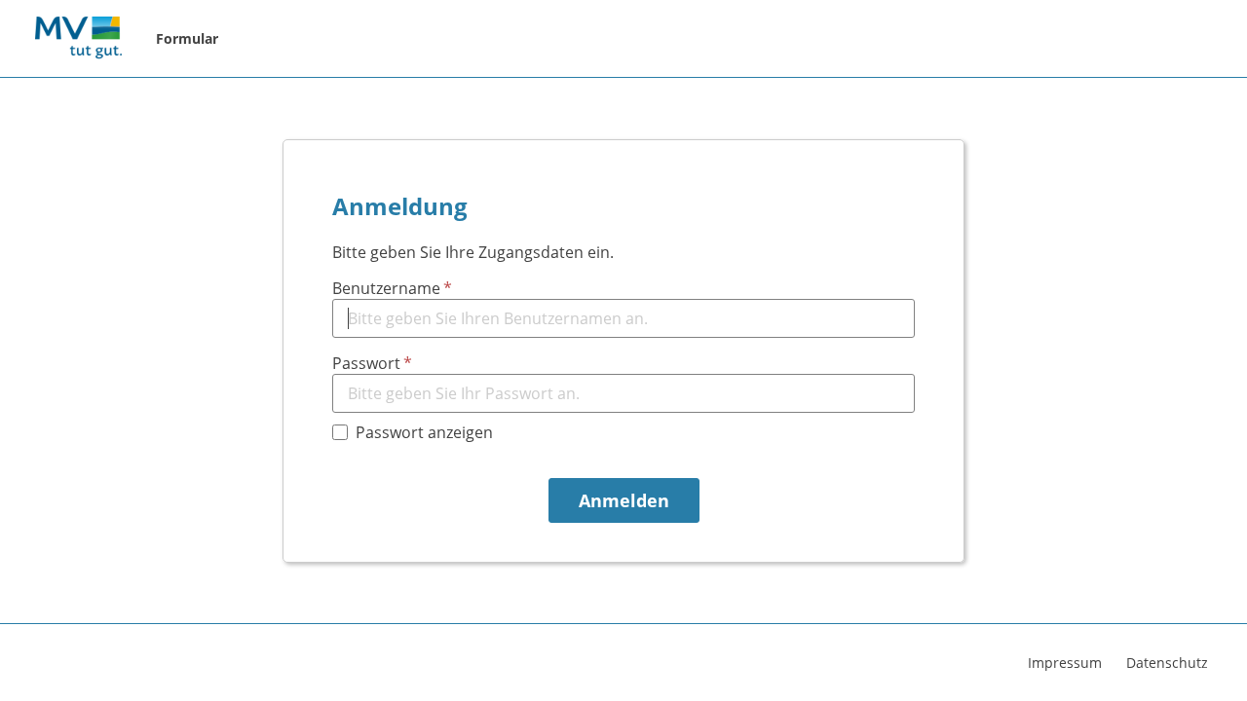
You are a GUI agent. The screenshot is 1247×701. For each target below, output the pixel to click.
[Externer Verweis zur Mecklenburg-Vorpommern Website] (78, 39)
